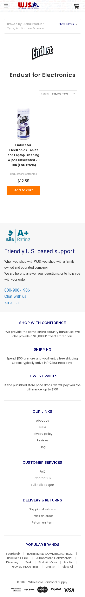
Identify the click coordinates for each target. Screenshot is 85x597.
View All (67, 567)
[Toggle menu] (5, 5)
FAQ (42, 471)
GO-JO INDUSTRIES (25, 567)
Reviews (42, 440)
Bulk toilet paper (42, 485)
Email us (12, 302)
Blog (43, 447)
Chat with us (15, 296)
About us (42, 420)
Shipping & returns (42, 509)
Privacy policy (42, 434)
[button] (42, 26)
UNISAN (50, 567)
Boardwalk (13, 554)
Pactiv (68, 562)
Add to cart (23, 190)
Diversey (12, 562)
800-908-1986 (17, 290)
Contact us (42, 478)
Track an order (42, 516)
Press (42, 427)
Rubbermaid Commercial (54, 558)
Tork (28, 562)
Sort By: (45, 93)
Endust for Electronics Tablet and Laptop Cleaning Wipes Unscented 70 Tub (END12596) (23, 155)
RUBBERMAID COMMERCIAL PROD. (50, 554)
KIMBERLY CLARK (18, 558)
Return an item (42, 522)
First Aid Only (48, 562)
